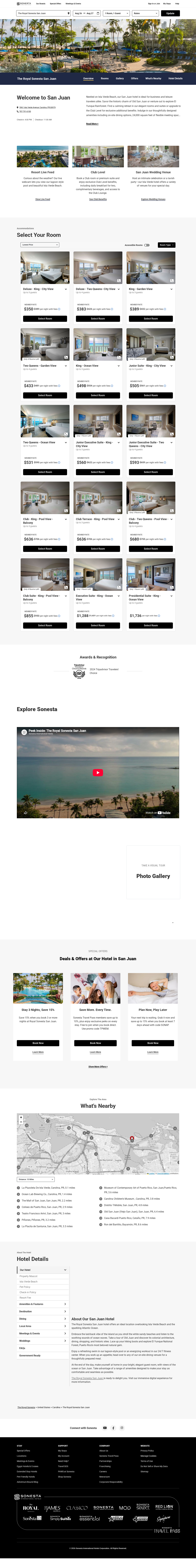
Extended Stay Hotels (27, 1471)
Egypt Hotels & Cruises (27, 1466)
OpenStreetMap (163, 1173)
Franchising (105, 1466)
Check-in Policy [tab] (28, 1292)
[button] (21, 1117)
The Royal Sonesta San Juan (87, 1378)
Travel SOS (63, 1466)
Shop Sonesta (64, 1477)
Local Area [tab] (25, 1326)
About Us (103, 1450)
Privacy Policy (147, 1450)
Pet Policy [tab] (25, 1287)
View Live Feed (42, 199)
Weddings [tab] (24, 1340)
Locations (21, 1456)
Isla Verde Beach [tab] (29, 1281)
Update (170, 13)
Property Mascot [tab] (28, 1276)
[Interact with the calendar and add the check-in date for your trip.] (98, 13)
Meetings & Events (73, 4)
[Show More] (65, 289)
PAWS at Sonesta (66, 1471)
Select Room (45, 318)
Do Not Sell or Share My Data (154, 1466)
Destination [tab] (25, 1311)
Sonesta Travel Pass (109, 1456)
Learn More (38, 1052)
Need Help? (63, 1461)
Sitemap (144, 1471)
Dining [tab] (22, 1318)
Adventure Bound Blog (27, 1482)
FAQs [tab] (22, 1348)
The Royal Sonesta (26, 1407)
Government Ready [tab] (29, 1355)
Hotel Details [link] (176, 78)
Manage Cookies (148, 1456)
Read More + (92, 123)
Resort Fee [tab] (25, 1297)
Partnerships (105, 1461)
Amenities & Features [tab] (31, 1304)
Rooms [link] (105, 78)
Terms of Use (147, 1461)
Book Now (38, 1043)
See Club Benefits (98, 199)
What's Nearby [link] (153, 78)
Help (177, 4)
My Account (63, 1456)
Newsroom (104, 1477)
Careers (103, 1471)
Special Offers (55, 4)
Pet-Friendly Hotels (26, 1477)
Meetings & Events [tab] (29, 1333)
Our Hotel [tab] (25, 1270)
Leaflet (151, 1173)
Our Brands (40, 4)
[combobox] (43, 13)
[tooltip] (59, 309)
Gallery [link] (120, 78)
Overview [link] (88, 78)
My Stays (167, 4)
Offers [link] (134, 78)
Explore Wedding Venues (153, 199)
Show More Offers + (98, 1066)
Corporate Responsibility (111, 1482)
